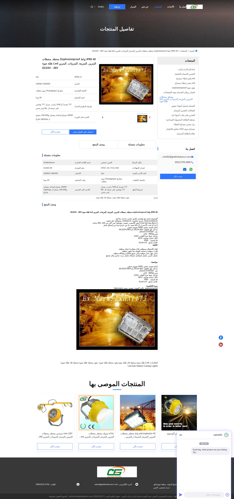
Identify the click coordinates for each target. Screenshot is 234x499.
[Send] (180, 495)
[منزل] (194, 7)
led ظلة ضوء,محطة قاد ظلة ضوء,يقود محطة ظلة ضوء (124, 363)
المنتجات (158, 7)
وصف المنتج (98, 144)
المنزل (133, 7)
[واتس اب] (191, 169)
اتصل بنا (182, 7)
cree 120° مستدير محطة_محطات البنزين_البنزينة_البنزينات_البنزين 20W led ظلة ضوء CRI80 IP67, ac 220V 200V (55, 435)
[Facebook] (220, 337)
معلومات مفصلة (136, 144)
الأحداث (170, 7)
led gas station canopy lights (143, 366)
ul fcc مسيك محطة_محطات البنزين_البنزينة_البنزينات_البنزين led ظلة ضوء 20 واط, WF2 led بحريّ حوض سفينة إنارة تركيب (97, 435)
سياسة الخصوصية (165, 496)
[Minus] (180, 435)
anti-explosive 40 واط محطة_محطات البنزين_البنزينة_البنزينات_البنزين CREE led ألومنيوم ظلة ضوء (138, 435)
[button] (193, 419)
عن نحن (145, 7)
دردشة (117, 7)
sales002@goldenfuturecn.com (176, 157)
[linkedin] (220, 344)
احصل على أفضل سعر (83, 132)
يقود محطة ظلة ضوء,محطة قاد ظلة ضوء (79, 363)
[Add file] (227, 495)
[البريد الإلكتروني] (185, 169)
